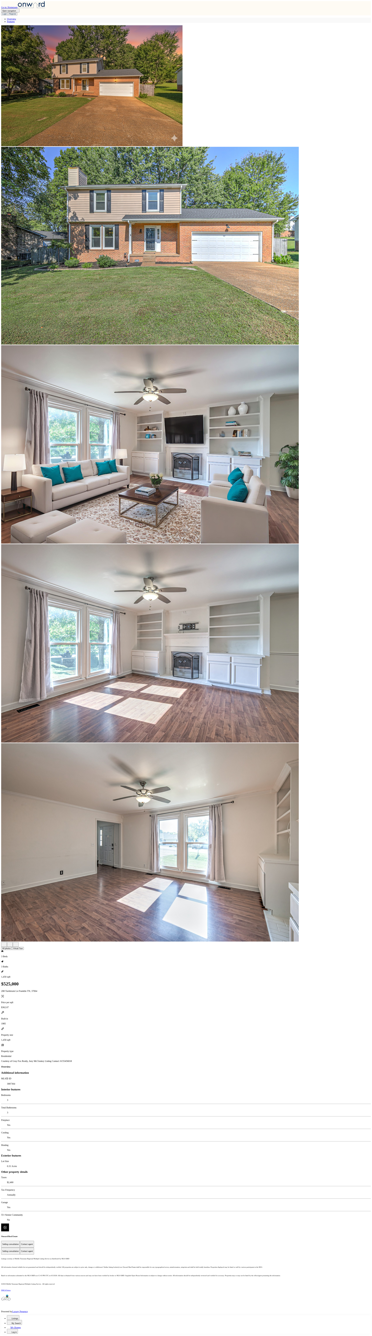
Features (11, 21)
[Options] (4, 944)
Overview (11, 19)
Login (4, 14)
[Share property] (16, 944)
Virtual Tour (18, 948)
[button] (186, 86)
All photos (6, 948)
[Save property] (10, 944)
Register (12, 14)
